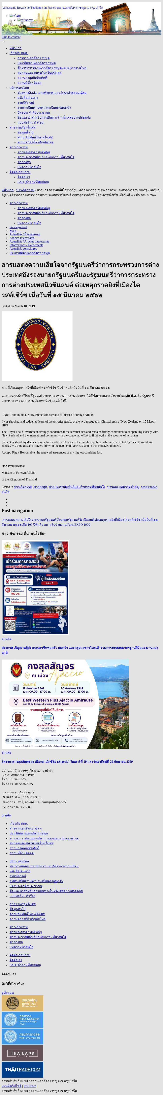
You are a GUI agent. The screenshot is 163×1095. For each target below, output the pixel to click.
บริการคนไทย (19, 87)
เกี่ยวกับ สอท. (19, 53)
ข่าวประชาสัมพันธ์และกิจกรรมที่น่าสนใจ (45, 157)
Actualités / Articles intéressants (29, 241)
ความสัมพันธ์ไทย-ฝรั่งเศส (35, 137)
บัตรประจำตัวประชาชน (33, 112)
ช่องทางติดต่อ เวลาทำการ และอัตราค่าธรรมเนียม (52, 92)
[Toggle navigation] (3, 41)
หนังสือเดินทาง (27, 97)
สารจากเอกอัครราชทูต (33, 58)
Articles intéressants (22, 238)
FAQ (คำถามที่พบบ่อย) (33, 182)
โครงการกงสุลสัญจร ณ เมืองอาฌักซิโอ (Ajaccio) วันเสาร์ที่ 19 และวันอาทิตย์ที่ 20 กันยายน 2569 (67, 761)
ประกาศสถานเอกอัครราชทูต (30, 253)
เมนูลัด (6, 815)
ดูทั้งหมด (8, 992)
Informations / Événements (26, 245)
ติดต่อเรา (23, 177)
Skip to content (11, 37)
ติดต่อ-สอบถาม (20, 172)
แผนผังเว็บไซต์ (11, 1086)
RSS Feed (30, 1086)
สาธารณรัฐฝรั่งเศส (23, 127)
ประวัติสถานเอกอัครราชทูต (36, 63)
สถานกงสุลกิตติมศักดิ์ (32, 78)
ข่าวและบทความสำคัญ (33, 152)
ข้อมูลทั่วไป (25, 132)
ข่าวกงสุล (24, 162)
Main (13, 230)
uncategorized (18, 227)
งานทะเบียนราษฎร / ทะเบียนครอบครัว (44, 107)
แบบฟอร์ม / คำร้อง (30, 122)
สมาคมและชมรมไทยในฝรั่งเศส (39, 73)
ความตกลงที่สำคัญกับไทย (35, 142)
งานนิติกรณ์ (25, 102)
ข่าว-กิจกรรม (19, 147)
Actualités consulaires (23, 248)
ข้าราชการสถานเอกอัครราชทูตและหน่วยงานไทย (51, 68)
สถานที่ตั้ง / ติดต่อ (29, 82)
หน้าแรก (15, 48)
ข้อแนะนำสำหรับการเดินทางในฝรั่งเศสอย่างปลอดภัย (54, 117)
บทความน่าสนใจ (29, 167)
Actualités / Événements (25, 234)
